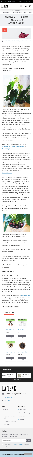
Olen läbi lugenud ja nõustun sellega (16, 445)
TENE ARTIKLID (8, 41)
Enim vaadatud (7, 369)
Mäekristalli (25, 295)
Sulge (28, 454)
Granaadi (5, 146)
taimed (16, 306)
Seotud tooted (9, 313)
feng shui (9, 306)
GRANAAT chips (22, 352)
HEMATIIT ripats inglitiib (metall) (11, 374)
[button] (12, 379)
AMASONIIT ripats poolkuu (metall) (26, 374)
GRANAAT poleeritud (10, 352)
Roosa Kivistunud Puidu (17, 146)
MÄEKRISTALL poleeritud (22, 330)
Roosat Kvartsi (7, 173)
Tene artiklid (18, 10)
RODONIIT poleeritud (10, 330)
